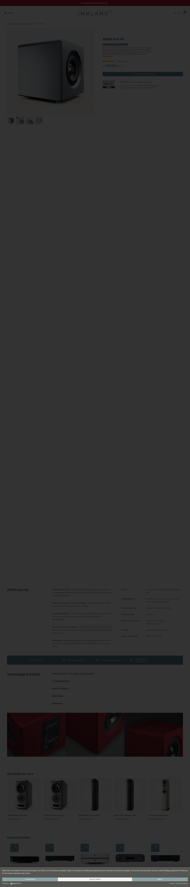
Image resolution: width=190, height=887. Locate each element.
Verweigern (30, 879)
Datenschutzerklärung (182, 883)
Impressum (172, 883)
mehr (160, 879)
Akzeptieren (94, 879)
